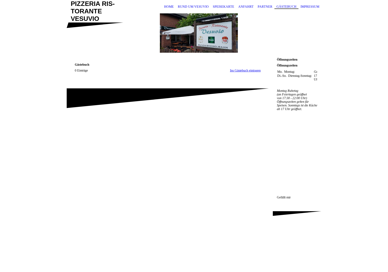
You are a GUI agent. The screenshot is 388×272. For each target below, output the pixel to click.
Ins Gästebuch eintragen (245, 70)
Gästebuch (286, 6)
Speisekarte (223, 6)
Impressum (309, 6)
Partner (265, 6)
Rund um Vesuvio (193, 6)
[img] (194, 33)
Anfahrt (246, 6)
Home (169, 6)
